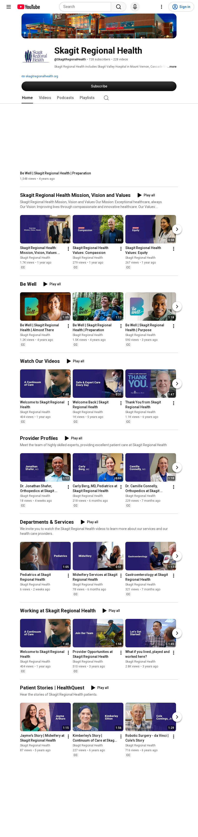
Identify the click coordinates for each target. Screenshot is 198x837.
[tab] (27, 98)
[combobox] (86, 7)
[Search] (118, 7)
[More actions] (68, 249)
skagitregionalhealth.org (41, 76)
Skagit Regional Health (35, 258)
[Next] (177, 229)
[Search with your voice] (135, 7)
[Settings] (161, 7)
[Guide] (9, 7)
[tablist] (99, 98)
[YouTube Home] (28, 7)
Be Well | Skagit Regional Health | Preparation (55, 173)
